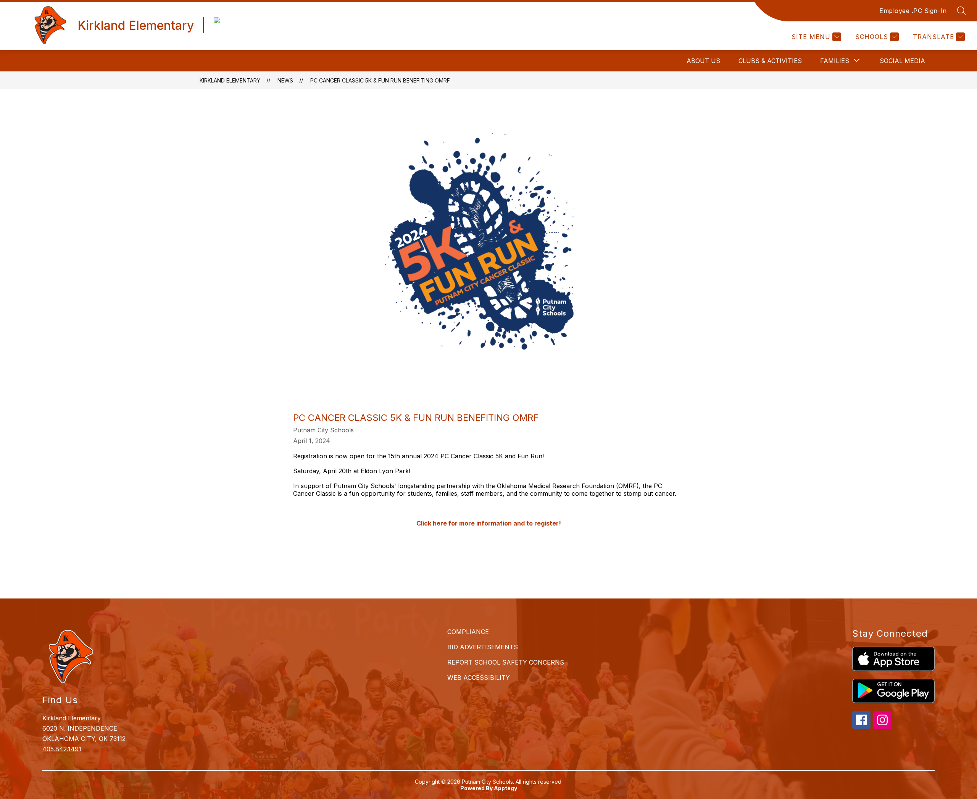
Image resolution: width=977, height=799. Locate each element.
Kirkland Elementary (230, 80)
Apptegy (505, 788)
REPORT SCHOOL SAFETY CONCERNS (505, 662)
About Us (703, 61)
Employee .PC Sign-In (912, 11)
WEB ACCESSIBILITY (478, 677)
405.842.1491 (61, 749)
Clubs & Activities (770, 61)
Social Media (902, 61)
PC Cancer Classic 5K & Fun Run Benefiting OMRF (380, 80)
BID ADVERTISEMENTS (482, 647)
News (285, 80)
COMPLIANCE (468, 632)
